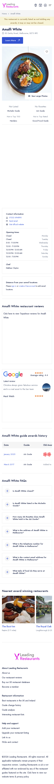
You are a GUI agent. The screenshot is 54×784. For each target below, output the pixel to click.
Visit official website (16, 224)
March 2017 (9, 464)
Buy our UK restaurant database (16, 682)
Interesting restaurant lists (13, 714)
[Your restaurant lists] (40, 5)
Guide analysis (8, 709)
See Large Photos (39, 96)
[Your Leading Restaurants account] (45, 5)
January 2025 (9, 454)
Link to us (6, 737)
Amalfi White (15, 13)
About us (6, 672)
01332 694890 (15, 217)
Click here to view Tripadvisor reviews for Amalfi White (24, 315)
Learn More (10, 40)
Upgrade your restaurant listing (15, 732)
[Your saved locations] (35, 5)
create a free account (27, 286)
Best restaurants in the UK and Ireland (18, 700)
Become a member (10, 686)
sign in (13, 286)
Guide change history (11, 705)
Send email (13, 221)
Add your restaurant (11, 728)
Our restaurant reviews (12, 677)
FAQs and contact (10, 742)
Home (4, 13)
